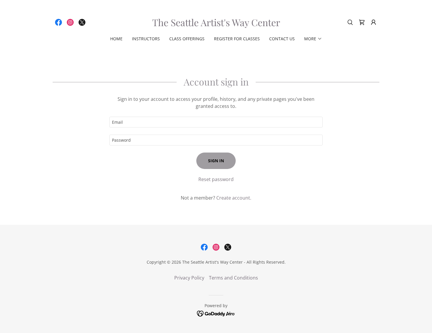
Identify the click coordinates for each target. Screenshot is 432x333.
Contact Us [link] (282, 38)
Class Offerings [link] (187, 38)
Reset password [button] (216, 179)
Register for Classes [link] (237, 38)
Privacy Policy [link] (189, 278)
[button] (362, 22)
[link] (58, 22)
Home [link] (116, 38)
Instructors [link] (146, 38)
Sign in (216, 160)
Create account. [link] (233, 198)
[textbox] (215, 122)
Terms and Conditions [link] (233, 278)
